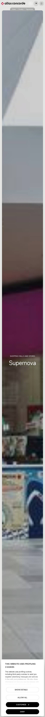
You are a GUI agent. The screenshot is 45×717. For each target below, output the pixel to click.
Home (14, 9)
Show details (21, 690)
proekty (20, 9)
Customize (21, 705)
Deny (22, 712)
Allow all (22, 698)
